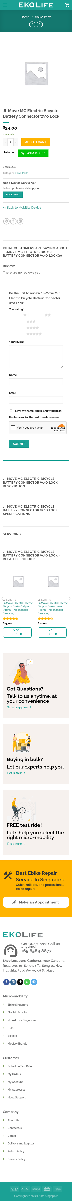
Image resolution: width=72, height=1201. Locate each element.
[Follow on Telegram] (34, 982)
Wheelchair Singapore (22, 1020)
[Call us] (27, 982)
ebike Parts (43, 17)
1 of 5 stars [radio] (15, 314)
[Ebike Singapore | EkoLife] (36, 4)
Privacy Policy (16, 1159)
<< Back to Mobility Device (22, 207)
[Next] (69, 606)
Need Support (17, 1097)
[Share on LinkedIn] (20, 221)
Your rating (16, 309)
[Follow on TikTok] (20, 982)
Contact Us (15, 1127)
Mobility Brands (17, 1043)
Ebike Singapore (18, 1004)
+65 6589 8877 (36, 950)
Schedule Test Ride (20, 1066)
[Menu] (5, 5)
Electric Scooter (17, 1012)
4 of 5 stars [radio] (18, 327)
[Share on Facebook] (13, 221)
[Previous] (3, 606)
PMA (10, 1027)
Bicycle (12, 1035)
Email (13, 392)
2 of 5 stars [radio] (36, 314)
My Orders (14, 1074)
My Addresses (16, 1089)
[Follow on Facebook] (6, 982)
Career (12, 1135)
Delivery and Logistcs (21, 1143)
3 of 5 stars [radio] (18, 321)
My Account (15, 1081)
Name (13, 374)
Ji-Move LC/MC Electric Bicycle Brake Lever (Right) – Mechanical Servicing (53, 608)
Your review (17, 341)
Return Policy (16, 1151)
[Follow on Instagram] (13, 982)
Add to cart (35, 142)
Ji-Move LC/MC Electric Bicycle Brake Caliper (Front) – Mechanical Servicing (18, 608)
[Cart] (67, 5)
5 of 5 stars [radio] (18, 333)
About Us (13, 1120)
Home (25, 17)
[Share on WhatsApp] (6, 221)
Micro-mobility (15, 996)
